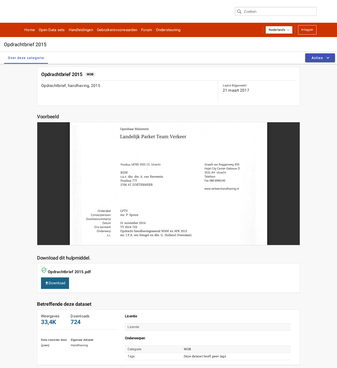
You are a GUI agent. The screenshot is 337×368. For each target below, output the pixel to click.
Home (29, 30)
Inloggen (307, 29)
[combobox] (276, 11)
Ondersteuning (168, 30)
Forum (146, 30)
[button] (279, 30)
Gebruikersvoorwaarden (117, 30)
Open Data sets (52, 30)
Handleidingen (81, 30)
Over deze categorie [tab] (26, 58)
